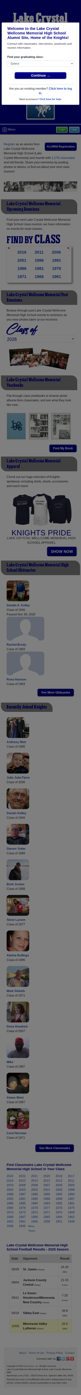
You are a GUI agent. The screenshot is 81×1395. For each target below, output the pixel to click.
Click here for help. (51, 99)
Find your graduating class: (25, 56)
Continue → (40, 75)
